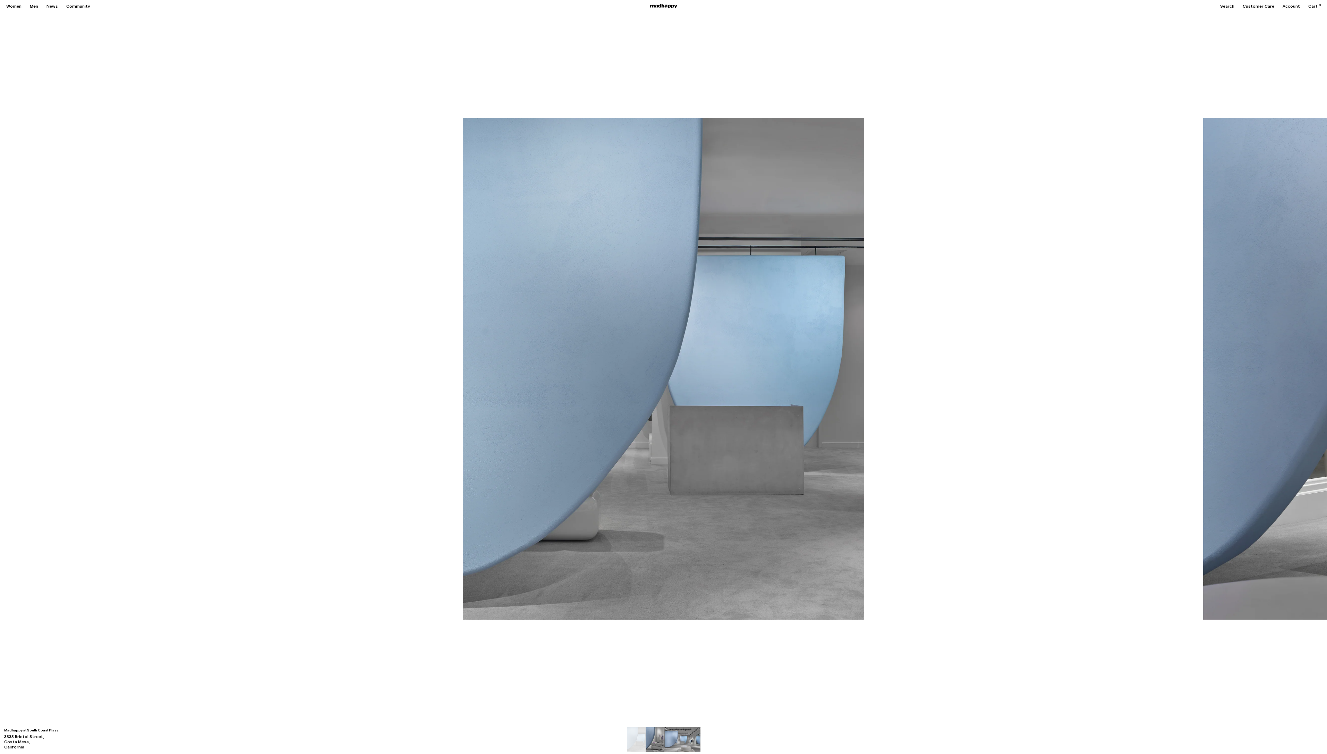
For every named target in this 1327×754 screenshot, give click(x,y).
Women (14, 6)
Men (34, 6)
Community (78, 6)
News (52, 6)
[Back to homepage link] (663, 6)
